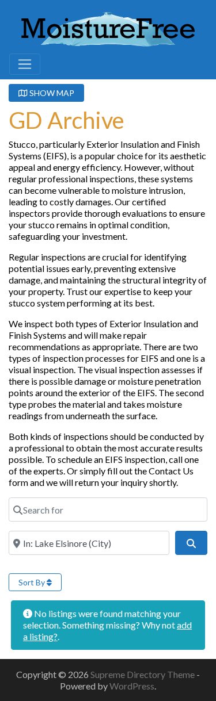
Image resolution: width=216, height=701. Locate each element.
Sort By (32, 582)
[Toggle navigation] (24, 64)
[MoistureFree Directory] (108, 27)
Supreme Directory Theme (143, 674)
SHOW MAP (51, 93)
